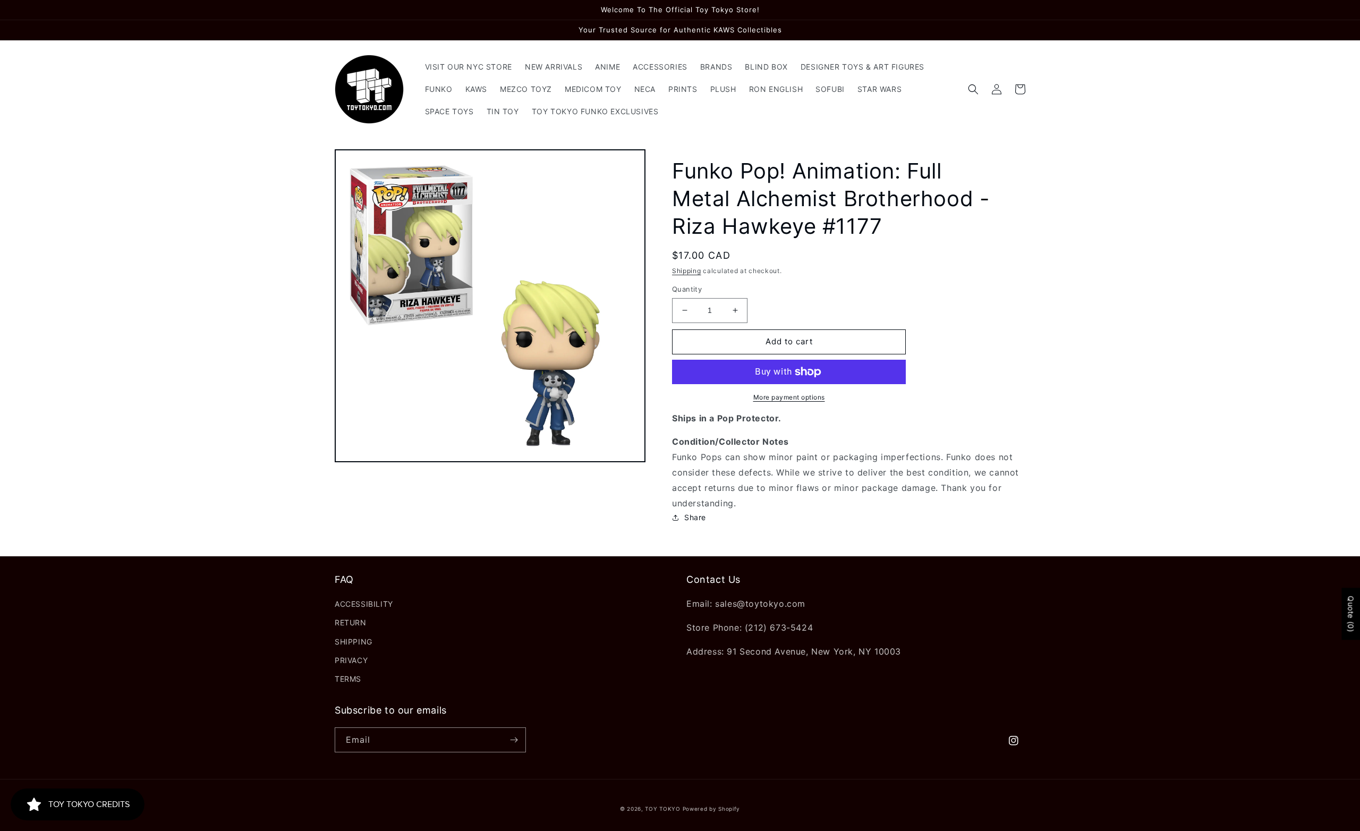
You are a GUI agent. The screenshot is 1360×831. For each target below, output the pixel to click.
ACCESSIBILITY (364, 603)
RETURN (351, 622)
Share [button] (695, 517)
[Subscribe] (513, 739)
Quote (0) (1350, 614)
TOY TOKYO (662, 808)
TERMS (348, 678)
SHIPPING (353, 641)
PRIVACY (351, 660)
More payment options (789, 397)
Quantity (687, 289)
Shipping (686, 271)
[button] (973, 89)
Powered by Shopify (712, 808)
